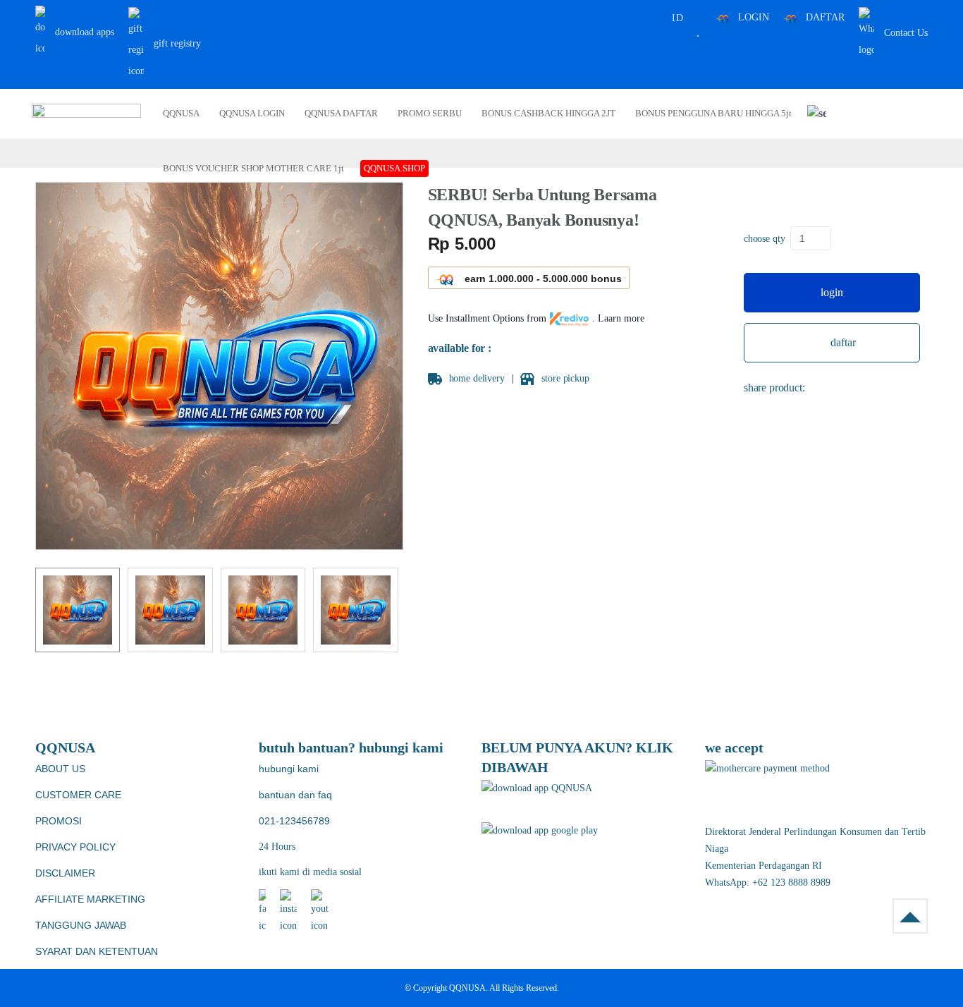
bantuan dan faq (295, 794)
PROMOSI (58, 820)
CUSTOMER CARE (78, 794)
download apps (83, 32)
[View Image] (77, 610)
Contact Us (904, 33)
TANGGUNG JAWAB (80, 925)
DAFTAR (825, 17)
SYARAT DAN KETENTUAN (96, 951)
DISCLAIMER (65, 873)
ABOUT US (60, 768)
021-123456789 (294, 820)
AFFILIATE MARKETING (90, 899)
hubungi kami (289, 768)
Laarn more (621, 318)
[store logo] (86, 113)
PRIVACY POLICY (75, 847)
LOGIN (753, 17)
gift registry (176, 43)
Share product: (774, 387)
